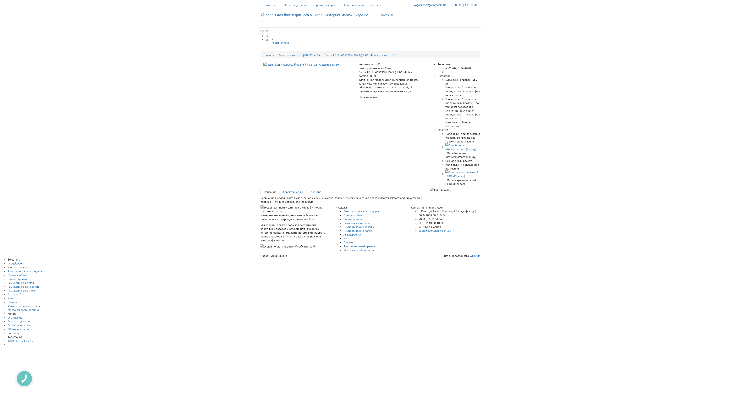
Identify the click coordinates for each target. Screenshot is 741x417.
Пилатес (348, 242)
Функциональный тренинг (359, 246)
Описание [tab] (270, 192)
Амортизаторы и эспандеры (361, 211)
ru (267, 36)
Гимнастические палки (357, 230)
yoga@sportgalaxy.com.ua (430, 5)
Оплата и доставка (296, 5)
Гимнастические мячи (357, 223)
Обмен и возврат (353, 5)
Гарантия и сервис (325, 5)
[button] (463, 147)
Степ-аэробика (352, 215)
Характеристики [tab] (293, 192)
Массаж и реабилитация (359, 250)
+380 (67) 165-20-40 (465, 5)
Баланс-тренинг (353, 219)
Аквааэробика (352, 234)
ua (267, 40)
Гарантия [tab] (315, 192)
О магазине (270, 5)
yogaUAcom (16, 263)
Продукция (386, 15)
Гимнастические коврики (359, 227)
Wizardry (475, 256)
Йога (346, 238)
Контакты (375, 5)
